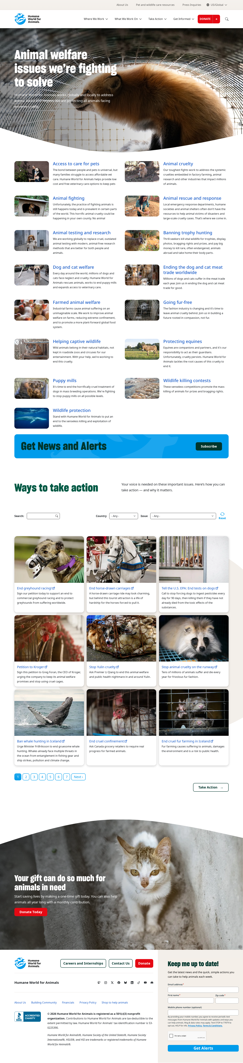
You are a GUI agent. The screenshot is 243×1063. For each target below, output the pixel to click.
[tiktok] (138, 981)
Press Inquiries (191, 5)
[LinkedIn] (132, 981)
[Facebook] (119, 981)
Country (101, 516)
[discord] (152, 981)
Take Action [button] (207, 787)
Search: (19, 516)
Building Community (44, 1002)
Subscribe (209, 446)
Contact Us (121, 963)
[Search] (224, 19)
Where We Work (94, 19)
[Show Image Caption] (240, 124)
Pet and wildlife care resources (155, 5)
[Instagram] (105, 981)
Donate (205, 19)
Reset (222, 518)
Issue (144, 516)
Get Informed (181, 19)
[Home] (27, 963)
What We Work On (126, 19)
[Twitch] (99, 981)
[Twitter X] (112, 981)
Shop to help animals (115, 1002)
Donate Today (31, 912)
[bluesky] (125, 981)
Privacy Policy (88, 1002)
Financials (68, 1002)
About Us (122, 5)
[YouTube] (145, 981)
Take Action (155, 19)
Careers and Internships (83, 963)
